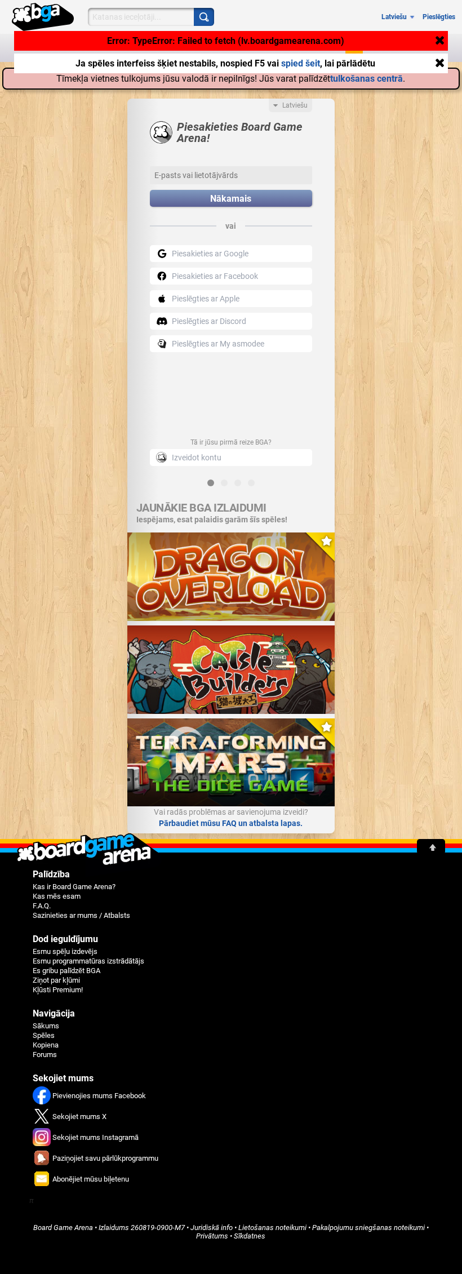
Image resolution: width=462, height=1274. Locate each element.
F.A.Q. (42, 906)
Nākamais (230, 198)
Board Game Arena (63, 1227)
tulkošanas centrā (366, 78)
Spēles (44, 1035)
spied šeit (300, 62)
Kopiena (46, 1045)
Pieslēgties (439, 17)
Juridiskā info (211, 1227)
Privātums (212, 1236)
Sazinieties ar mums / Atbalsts (81, 915)
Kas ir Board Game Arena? (74, 886)
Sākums (46, 1026)
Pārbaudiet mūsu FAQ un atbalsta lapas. (231, 823)
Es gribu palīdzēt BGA (66, 970)
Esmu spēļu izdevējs (65, 951)
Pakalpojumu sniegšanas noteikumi (368, 1227)
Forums (45, 1054)
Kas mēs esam (57, 896)
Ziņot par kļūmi (56, 980)
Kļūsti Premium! (58, 990)
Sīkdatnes (249, 1236)
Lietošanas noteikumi (272, 1227)
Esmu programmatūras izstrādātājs (88, 961)
